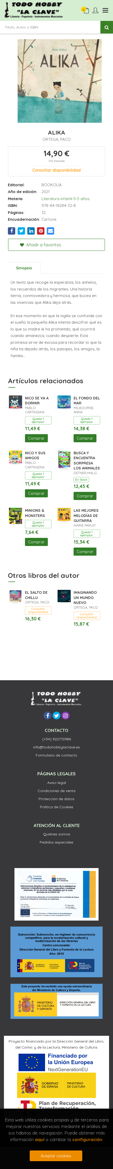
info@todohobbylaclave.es (56, 747)
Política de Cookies (56, 807)
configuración (87, 1139)
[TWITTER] (56, 715)
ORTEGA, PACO (57, 139)
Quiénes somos (56, 834)
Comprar (36, 438)
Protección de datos (56, 798)
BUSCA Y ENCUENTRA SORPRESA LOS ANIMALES (87, 461)
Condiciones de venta (56, 790)
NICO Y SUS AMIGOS (35, 456)
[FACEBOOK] (48, 715)
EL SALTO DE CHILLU (36, 595)
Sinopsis (24, 267)
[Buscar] (106, 27)
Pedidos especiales (56, 842)
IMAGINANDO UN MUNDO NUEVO (85, 597)
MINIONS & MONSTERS (35, 513)
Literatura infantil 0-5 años (66, 198)
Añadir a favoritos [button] (43, 244)
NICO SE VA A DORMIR (37, 401)
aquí (39, 1139)
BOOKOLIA (52, 184)
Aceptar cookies (56, 1155)
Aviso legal (56, 782)
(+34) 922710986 (56, 739)
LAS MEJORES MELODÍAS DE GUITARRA (86, 515)
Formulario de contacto (56, 755)
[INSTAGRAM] (65, 715)
